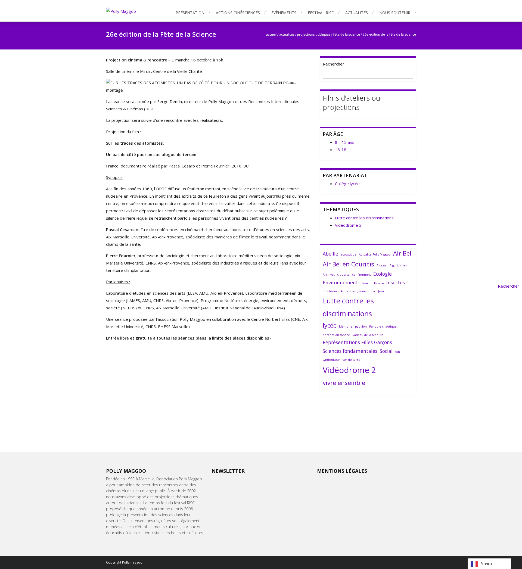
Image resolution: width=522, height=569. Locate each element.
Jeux (381, 291)
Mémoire (346, 326)
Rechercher (333, 64)
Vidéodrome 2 (348, 225)
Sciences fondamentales (350, 351)
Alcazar (382, 265)
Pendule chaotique (383, 326)
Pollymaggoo (131, 562)
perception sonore (336, 335)
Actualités (356, 12)
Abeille (330, 253)
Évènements (283, 12)
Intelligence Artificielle (339, 291)
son (397, 352)
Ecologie (382, 273)
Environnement (340, 282)
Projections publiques (313, 34)
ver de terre (351, 360)
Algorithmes (398, 265)
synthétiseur (331, 360)
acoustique (348, 254)
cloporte (343, 274)
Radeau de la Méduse (367, 335)
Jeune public (367, 291)
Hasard (365, 283)
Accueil (271, 34)
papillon (361, 326)
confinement (361, 274)
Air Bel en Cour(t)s (348, 264)
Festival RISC (321, 12)
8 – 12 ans (344, 142)
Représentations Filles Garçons (357, 342)
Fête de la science (346, 34)
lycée (330, 325)
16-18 (340, 149)
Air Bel (402, 253)
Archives (329, 274)
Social (386, 351)
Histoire (378, 283)
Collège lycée (347, 183)
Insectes (395, 282)
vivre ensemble (344, 382)
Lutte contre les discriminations (364, 217)
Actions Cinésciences (238, 12)
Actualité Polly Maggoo (375, 254)
